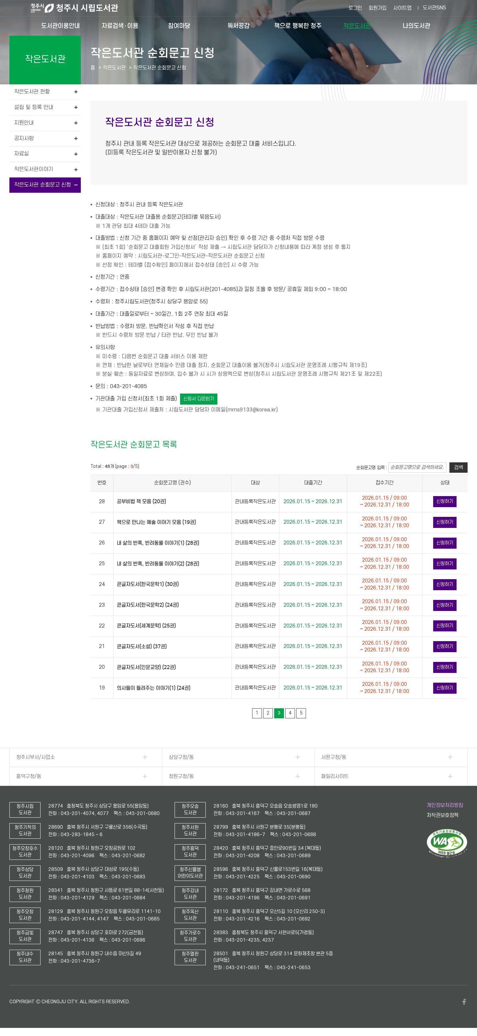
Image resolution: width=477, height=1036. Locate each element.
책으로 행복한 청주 (298, 26)
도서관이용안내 (60, 26)
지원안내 (24, 123)
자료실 (21, 154)
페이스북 (464, 1002)
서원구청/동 (333, 757)
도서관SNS (434, 8)
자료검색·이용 (120, 26)
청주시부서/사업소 (35, 757)
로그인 (355, 8)
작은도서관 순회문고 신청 (42, 185)
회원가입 (378, 8)
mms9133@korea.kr (251, 410)
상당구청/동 (181, 757)
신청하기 (444, 501)
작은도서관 (357, 26)
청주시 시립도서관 (79, 8)
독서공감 (238, 26)
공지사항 (24, 138)
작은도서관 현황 (32, 92)
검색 (458, 467)
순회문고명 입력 (370, 467)
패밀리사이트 (335, 776)
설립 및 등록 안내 (33, 107)
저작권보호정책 (443, 815)
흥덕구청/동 (28, 776)
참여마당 (179, 26)
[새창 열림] (447, 856)
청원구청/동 (181, 776)
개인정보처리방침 (445, 805)
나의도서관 (416, 26)
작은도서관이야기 (33, 169)
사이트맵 (402, 8)
